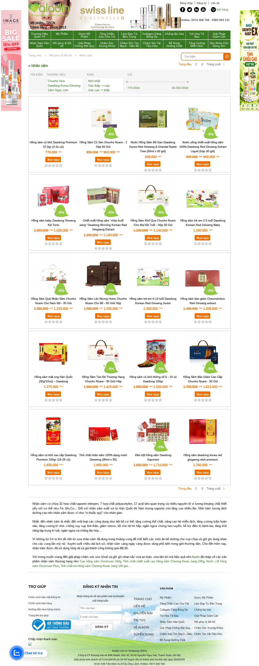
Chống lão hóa (174, 33)
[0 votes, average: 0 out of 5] (60, 165)
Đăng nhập (186, 3)
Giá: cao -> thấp (98, 90)
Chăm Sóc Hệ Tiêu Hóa (152, 44)
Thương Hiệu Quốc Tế (39, 35)
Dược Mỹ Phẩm (84, 35)
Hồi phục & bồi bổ (62, 44)
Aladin (196, 557)
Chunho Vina (56, 81)
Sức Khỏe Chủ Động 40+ (219, 44)
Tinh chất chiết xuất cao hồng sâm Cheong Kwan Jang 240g (163, 561)
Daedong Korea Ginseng (64, 85)
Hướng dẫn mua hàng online (44, 609)
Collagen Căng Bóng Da (151, 35)
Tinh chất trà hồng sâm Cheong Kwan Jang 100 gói (94, 566)
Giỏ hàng (222, 9)
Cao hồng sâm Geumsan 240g (100, 561)
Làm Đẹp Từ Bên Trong (129, 35)
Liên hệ (215, 3)
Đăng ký (202, 3)
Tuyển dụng (144, 634)
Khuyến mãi (143, 613)
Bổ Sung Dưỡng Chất (174, 44)
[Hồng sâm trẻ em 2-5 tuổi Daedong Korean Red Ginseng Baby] (203, 215)
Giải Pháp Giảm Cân (219, 35)
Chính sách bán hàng (40, 603)
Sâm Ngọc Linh (58, 90)
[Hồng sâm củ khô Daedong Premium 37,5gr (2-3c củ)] (53, 137)
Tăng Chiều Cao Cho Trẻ (107, 35)
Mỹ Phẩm (62, 33)
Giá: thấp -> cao (98, 85)
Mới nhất (94, 81)
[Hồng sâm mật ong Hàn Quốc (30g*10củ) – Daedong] (53, 372)
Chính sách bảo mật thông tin (44, 597)
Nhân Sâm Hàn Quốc (39, 44)
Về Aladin (141, 627)
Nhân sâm (85, 55)
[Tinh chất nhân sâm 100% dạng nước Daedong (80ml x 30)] (103, 450)
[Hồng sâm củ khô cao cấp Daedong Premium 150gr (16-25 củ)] (53, 450)
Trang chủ (34, 55)
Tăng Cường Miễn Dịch (197, 44)
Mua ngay (53, 159)
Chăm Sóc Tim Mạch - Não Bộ (129, 44)
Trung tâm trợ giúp (38, 615)
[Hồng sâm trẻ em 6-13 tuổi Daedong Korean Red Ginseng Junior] (153, 294)
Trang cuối (213, 64)
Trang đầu (184, 64)
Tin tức (140, 620)
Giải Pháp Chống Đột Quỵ (84, 44)
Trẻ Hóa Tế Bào (196, 35)
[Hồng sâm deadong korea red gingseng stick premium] (203, 450)
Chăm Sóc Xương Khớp (107, 44)
